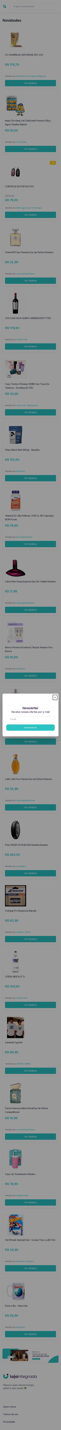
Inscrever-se (30, 727)
